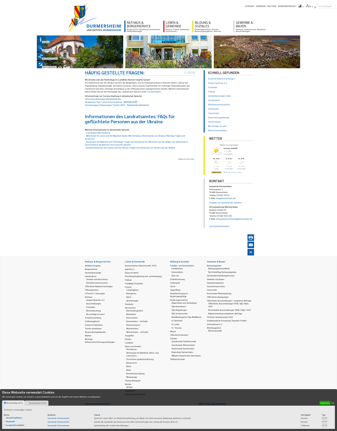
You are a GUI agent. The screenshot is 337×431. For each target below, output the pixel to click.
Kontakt (250, 6)
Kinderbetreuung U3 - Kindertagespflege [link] (179, 295)
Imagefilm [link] (129, 335)
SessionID (10, 421)
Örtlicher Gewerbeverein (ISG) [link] (220, 317)
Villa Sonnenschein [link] (180, 313)
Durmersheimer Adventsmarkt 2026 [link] (140, 265)
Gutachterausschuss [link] (216, 286)
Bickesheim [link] (131, 314)
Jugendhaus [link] (175, 289)
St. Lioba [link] (175, 324)
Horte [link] (172, 286)
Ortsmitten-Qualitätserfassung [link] (140, 359)
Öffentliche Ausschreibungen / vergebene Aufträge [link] (229, 300)
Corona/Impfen (154, 91)
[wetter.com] (216, 173)
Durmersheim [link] (132, 317)
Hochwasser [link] (131, 349)
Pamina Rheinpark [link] (132, 380)
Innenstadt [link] (212, 289)
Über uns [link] (175, 275)
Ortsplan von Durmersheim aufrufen (225, 202)
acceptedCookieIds (15, 425)
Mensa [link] (173, 331)
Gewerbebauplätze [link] (215, 282)
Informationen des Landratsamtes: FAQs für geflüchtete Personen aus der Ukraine (130, 118)
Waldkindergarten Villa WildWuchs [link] (187, 317)
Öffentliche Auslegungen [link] (218, 297)
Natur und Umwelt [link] (133, 346)
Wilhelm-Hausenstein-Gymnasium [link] (186, 355)
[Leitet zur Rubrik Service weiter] (40, 56)
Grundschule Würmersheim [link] (183, 345)
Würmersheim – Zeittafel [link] (137, 332)
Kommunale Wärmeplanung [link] (219, 293)
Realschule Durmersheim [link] (182, 352)
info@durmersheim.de (226, 198)
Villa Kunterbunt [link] (179, 306)
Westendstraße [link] (215, 330)
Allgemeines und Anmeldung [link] (184, 302)
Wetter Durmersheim (229, 145)
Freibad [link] (128, 279)
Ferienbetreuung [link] (177, 279)
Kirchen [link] (128, 339)
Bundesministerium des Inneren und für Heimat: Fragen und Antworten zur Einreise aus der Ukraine (130, 147)
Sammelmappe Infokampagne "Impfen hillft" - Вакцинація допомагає (117, 105)
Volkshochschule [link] (177, 359)
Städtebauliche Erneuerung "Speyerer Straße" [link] (227, 320)
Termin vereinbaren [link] (93, 328)
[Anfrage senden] (250, 247)
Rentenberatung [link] (93, 310)
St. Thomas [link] (177, 327)
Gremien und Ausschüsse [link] (97, 279)
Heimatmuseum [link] (133, 324)
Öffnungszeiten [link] (91, 289)
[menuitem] (301, 6)
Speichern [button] (325, 402)
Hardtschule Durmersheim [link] (183, 348)
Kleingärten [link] (131, 293)
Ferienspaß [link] (175, 282)
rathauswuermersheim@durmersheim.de (234, 218)
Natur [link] (128, 297)
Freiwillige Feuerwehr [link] (134, 283)
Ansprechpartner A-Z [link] (95, 300)
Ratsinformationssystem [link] (97, 282)
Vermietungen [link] (132, 300)
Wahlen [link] (88, 335)
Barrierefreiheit (287, 6)
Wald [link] (128, 370)
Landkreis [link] (129, 342)
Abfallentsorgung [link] (92, 265)
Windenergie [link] (131, 377)
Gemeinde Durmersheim (58, 418)
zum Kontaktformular (219, 226)
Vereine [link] (129, 387)
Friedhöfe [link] (129, 304)
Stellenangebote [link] (92, 321)
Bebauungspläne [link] (214, 265)
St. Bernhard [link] (177, 320)
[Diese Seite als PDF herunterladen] (250, 240)
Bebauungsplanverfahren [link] (219, 268)
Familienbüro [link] (177, 268)
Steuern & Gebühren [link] (94, 324)
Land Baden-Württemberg (98, 132)
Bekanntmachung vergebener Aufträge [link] (225, 313)
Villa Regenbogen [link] (179, 310)
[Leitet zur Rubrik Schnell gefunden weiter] (40, 47)
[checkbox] (5, 403)
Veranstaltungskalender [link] (95, 332)
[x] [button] (333, 402)
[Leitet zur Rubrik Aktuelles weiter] (40, 39)
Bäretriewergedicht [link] (134, 310)
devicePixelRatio (14, 417)
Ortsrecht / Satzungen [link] (95, 293)
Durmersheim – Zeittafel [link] (137, 321)
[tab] (13, 403)
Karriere (261, 6)
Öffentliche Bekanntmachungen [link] (99, 286)
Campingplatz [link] (132, 289)
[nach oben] (250, 254)
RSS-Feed (271, 6)
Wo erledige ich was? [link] (95, 314)
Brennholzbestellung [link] (135, 373)
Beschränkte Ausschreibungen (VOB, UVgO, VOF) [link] (229, 310)
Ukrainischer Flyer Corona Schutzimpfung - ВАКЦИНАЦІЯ (111, 102)
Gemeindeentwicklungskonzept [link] (221, 275)
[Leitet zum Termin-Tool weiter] (40, 64)
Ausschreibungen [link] (93, 303)
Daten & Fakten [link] (132, 272)
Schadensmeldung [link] (93, 317)
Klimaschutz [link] (131, 362)
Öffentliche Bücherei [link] (179, 334)
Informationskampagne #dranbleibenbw (103, 99)
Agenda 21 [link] (130, 269)
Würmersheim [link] (132, 328)
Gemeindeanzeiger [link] (93, 272)
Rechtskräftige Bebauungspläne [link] (222, 272)
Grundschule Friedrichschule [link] (184, 341)
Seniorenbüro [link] (177, 272)
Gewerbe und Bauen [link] (215, 279)
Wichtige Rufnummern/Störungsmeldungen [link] (100, 340)
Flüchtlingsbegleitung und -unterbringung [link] (143, 276)
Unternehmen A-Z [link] (214, 324)
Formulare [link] (90, 307)
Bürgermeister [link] (91, 269)
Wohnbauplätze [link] (214, 327)
